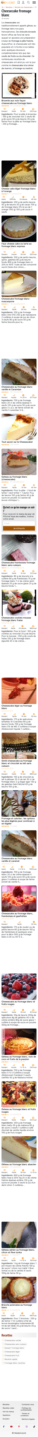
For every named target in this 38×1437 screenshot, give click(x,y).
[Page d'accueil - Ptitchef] (3, 7)
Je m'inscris (19, 528)
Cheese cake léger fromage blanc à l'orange (19, 189)
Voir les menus (8, 1412)
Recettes (6, 1404)
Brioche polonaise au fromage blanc (17, 1306)
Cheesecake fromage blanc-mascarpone (16, 300)
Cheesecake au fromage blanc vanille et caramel (17, 859)
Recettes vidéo (8, 1408)
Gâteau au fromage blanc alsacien (19, 1164)
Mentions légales (28, 1419)
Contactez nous (28, 1404)
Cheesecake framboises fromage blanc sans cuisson (18, 563)
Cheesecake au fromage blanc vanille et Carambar (17, 388)
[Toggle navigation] (34, 2)
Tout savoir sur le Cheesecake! (17, 442)
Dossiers (6, 1419)
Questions (6, 1415)
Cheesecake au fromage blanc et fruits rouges (18, 1002)
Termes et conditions (25, 1414)
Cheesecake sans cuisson (15, 1344)
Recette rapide (11, 1359)
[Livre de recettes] (19, 2)
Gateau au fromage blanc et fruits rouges (19, 1110)
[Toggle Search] (28, 2)
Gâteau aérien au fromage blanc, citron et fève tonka (18, 1251)
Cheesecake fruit (12, 1355)
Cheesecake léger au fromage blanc (17, 707)
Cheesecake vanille (13, 1340)
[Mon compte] (23, 2)
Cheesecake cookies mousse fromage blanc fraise (16, 619)
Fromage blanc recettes (15, 1363)
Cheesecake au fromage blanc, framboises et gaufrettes (17, 914)
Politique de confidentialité (26, 1409)
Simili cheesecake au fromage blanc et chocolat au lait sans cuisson (17, 763)
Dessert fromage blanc (14, 1348)
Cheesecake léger (12, 1352)
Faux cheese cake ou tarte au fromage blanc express (17, 245)
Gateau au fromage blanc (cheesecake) (14, 478)
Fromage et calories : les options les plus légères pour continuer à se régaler (18, 821)
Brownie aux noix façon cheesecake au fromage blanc (17, 101)
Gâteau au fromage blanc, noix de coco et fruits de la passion (19, 1057)
